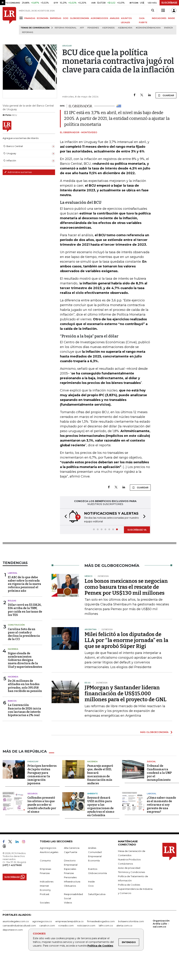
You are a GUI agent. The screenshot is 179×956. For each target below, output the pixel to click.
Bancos (12, 701)
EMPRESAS (55, 18)
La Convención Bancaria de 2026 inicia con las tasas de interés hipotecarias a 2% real (24, 710)
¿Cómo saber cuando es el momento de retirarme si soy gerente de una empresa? (161, 804)
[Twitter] (141, 95)
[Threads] (6, 846)
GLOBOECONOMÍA (79, 18)
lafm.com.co (106, 925)
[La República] (9, 21)
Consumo (45, 860)
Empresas (45, 869)
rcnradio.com (66, 925)
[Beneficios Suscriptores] (163, 10)
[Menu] (21, 18)
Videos (68, 902)
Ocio (91, 885)
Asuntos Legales (49, 852)
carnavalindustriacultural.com (19, 925)
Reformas (27, 32)
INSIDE (171, 18)
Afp (82, 28)
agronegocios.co (42, 921)
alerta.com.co (124, 925)
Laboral (12, 573)
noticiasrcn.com (86, 925)
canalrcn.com (47, 925)
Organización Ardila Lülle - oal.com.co (161, 923)
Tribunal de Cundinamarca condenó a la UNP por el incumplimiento (159, 772)
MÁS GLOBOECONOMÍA (154, 732)
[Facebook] (134, 95)
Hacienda (13, 649)
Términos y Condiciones (131, 872)
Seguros (32, 793)
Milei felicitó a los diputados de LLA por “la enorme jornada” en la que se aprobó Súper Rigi (126, 640)
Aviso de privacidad (129, 867)
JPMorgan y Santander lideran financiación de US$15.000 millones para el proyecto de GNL (125, 693)
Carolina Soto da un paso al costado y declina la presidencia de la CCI (24, 634)
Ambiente (92, 793)
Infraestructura (72, 881)
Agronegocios (48, 847)
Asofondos (108, 28)
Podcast (44, 894)
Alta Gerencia (71, 847)
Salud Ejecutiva (96, 894)
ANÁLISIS (114, 18)
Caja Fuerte (70, 852)
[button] (64, 516)
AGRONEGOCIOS (99, 18)
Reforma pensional (65, 28)
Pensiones (93, 28)
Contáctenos (125, 863)
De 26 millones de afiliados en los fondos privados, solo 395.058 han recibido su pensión (25, 686)
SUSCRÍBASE (169, 2)
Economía (94, 860)
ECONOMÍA (42, 18)
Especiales (70, 869)
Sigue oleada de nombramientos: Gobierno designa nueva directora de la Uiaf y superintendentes (25, 660)
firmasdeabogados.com (101, 921)
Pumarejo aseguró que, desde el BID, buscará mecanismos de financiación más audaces (100, 774)
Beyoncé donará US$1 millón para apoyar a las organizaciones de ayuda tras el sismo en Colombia (100, 806)
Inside (91, 881)
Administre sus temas (19, 172)
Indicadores (46, 881)
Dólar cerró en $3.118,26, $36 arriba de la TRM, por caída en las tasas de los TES (25, 610)
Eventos (92, 869)
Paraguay (32, 761)
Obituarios (70, 885)
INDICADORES (159, 18)
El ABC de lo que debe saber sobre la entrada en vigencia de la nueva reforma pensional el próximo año (24, 584)
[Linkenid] (18, 842)
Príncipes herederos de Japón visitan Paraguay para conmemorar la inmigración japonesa (42, 774)
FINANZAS (29, 18)
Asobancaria (125, 28)
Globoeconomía (97, 873)
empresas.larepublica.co (69, 921)
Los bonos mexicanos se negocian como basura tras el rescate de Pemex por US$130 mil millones (126, 587)
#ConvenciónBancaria (148, 28)
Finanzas (45, 873)
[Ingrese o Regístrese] (173, 10)
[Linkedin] (149, 95)
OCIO (65, 18)
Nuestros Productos (129, 859)
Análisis (92, 847)
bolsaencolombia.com (131, 921)
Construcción (16, 625)
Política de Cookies (100, 945)
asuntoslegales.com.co (16, 921)
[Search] (152, 10)
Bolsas (12, 600)
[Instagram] (25, 842)
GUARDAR (168, 95)
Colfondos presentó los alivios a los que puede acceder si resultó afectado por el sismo (41, 804)
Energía (168, 28)
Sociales (44, 902)
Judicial (151, 761)
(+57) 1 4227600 (12, 865)
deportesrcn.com (13, 929)
